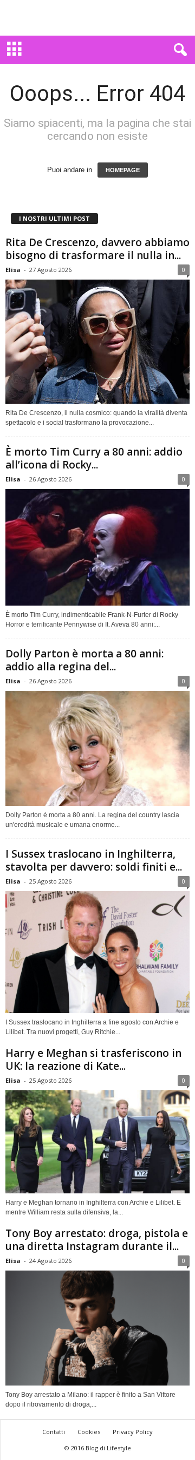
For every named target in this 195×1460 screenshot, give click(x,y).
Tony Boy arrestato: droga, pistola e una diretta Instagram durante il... (96, 1239)
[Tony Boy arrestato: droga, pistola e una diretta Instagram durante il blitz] (97, 1328)
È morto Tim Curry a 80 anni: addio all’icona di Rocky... (94, 458)
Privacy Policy (133, 1432)
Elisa (13, 270)
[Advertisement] (97, 17)
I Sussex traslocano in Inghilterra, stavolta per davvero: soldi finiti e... (93, 860)
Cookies (88, 1432)
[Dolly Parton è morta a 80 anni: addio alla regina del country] (97, 748)
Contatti (53, 1432)
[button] (178, 50)
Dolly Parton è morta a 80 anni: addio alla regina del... (84, 660)
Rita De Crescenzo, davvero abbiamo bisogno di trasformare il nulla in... (97, 248)
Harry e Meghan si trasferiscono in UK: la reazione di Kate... (93, 1059)
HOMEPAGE (123, 170)
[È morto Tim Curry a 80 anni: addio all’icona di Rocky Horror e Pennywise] (97, 547)
